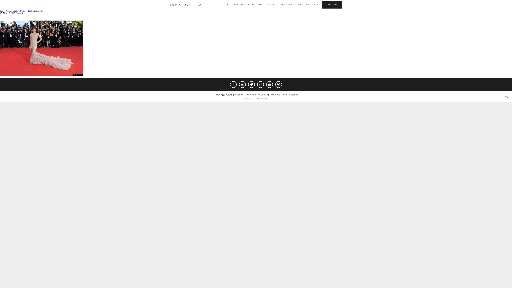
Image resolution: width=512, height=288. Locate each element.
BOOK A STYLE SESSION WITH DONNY (280, 5)
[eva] (41, 48)
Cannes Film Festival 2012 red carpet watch (23, 11)
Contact (315, 5)
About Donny (239, 5)
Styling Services (255, 5)
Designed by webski (260, 99)
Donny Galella (186, 5)
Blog (300, 5)
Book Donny (332, 5)
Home (227, 5)
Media (307, 5)
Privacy (247, 99)
